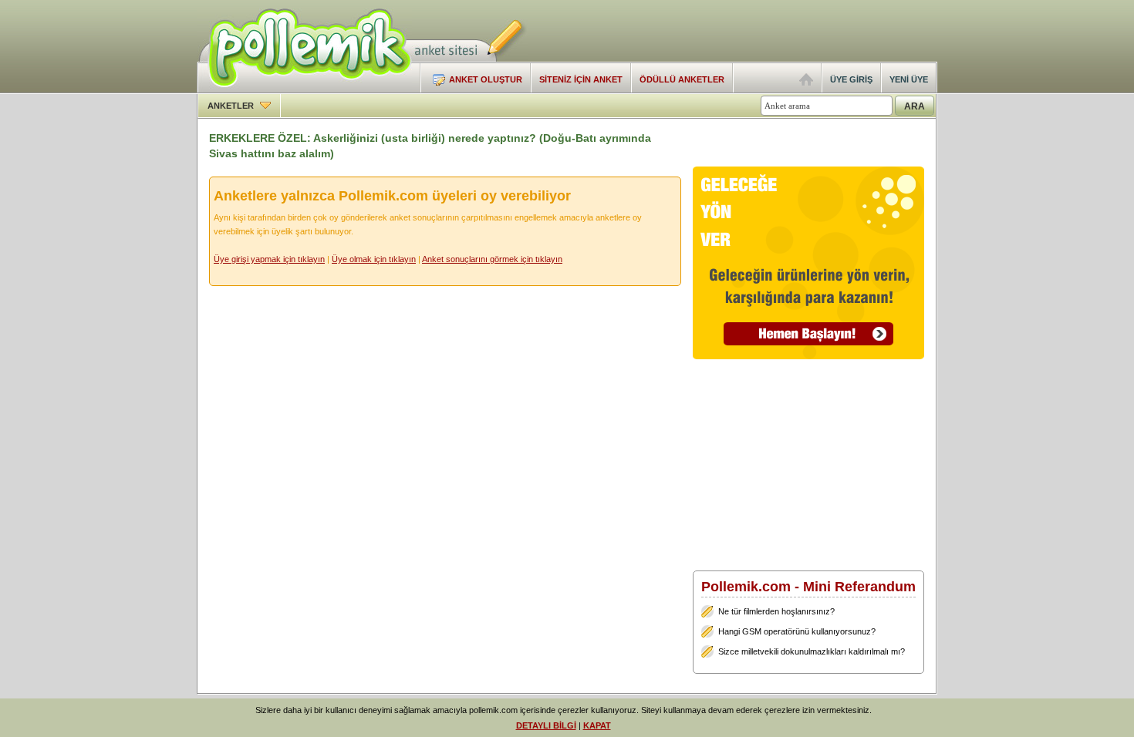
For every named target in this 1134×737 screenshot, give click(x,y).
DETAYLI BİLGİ (546, 725)
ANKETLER (232, 105)
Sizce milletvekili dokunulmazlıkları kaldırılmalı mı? (811, 651)
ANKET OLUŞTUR (485, 79)
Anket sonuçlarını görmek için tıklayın (492, 259)
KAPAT (597, 725)
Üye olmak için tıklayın (374, 259)
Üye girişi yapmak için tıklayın (269, 259)
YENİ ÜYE (908, 79)
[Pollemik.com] (304, 89)
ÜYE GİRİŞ (851, 79)
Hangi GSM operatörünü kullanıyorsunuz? (797, 631)
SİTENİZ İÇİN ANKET (581, 79)
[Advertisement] (756, 31)
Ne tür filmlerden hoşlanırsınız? (776, 611)
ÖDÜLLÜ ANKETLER (682, 79)
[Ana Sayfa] (806, 82)
